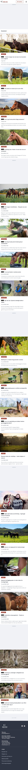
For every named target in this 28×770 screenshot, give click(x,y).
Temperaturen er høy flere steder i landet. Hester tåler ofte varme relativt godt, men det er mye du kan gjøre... (13, 277)
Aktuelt (3, 453)
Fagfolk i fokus (5, 700)
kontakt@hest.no (5, 733)
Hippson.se (4, 753)
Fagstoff (3, 54)
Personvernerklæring (6, 760)
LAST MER (14, 717)
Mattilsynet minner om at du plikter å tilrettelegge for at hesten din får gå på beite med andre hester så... (13, 364)
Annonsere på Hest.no (7, 756)
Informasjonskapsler (6, 763)
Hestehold (4, 239)
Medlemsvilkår (5, 758)
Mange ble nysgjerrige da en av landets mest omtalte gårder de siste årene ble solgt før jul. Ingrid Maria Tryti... (13, 520)
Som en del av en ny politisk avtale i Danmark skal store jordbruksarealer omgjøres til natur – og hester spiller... (12, 463)
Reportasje (4, 510)
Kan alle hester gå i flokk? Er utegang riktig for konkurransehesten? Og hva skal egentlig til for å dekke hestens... (12, 429)
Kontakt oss (4, 751)
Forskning (4, 116)
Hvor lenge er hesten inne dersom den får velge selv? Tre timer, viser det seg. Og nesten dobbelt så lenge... (13, 156)
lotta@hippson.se (6, 744)
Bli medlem (19, 1)
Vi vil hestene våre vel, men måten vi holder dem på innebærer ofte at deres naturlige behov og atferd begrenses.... (13, 63)
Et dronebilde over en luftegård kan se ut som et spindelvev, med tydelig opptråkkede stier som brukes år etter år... (13, 679)
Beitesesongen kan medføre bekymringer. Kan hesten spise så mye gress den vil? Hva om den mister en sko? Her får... (13, 248)
